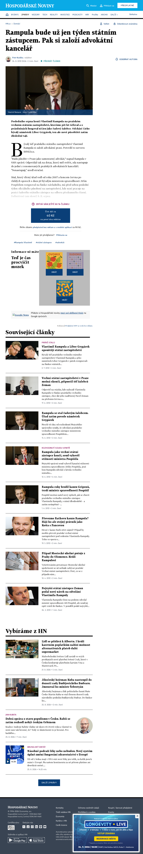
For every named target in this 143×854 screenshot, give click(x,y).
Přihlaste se (61, 235)
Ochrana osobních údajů (88, 808)
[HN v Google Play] (17, 840)
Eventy (111, 812)
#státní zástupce (44, 242)
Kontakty (60, 808)
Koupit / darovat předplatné (120, 808)
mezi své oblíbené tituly (71, 313)
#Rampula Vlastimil (23, 242)
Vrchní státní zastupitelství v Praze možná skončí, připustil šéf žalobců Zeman (65, 381)
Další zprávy (49, 782)
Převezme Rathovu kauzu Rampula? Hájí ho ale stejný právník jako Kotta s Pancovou (65, 522)
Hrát (54, 272)
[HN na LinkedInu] (36, 826)
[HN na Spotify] (40, 826)
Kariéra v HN (61, 821)
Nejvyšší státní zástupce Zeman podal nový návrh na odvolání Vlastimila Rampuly (62, 592)
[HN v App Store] (36, 840)
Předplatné (127, 5)
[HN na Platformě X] (23, 826)
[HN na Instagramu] (32, 826)
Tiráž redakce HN (63, 812)
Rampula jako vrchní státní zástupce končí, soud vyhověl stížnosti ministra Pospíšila (60, 455)
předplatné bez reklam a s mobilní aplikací (52, 227)
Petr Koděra (17, 57)
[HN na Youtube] (44, 826)
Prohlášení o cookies (86, 812)
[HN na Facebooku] (28, 826)
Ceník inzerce (61, 825)
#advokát (59, 242)
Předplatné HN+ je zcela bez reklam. (79, 326)
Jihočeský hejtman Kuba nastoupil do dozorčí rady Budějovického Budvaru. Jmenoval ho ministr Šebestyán (67, 683)
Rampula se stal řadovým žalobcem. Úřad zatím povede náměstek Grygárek (65, 416)
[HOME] (7, 14)
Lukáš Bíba (32, 112)
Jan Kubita (11, 714)
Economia (60, 817)
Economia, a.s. (26, 811)
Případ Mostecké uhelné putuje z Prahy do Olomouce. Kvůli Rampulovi (63, 557)
